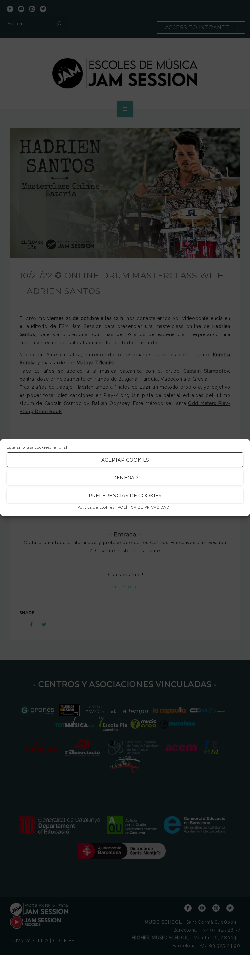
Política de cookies (96, 507)
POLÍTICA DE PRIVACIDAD (143, 507)
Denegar (125, 478)
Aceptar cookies (125, 460)
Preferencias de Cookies (125, 495)
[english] (61, 447)
